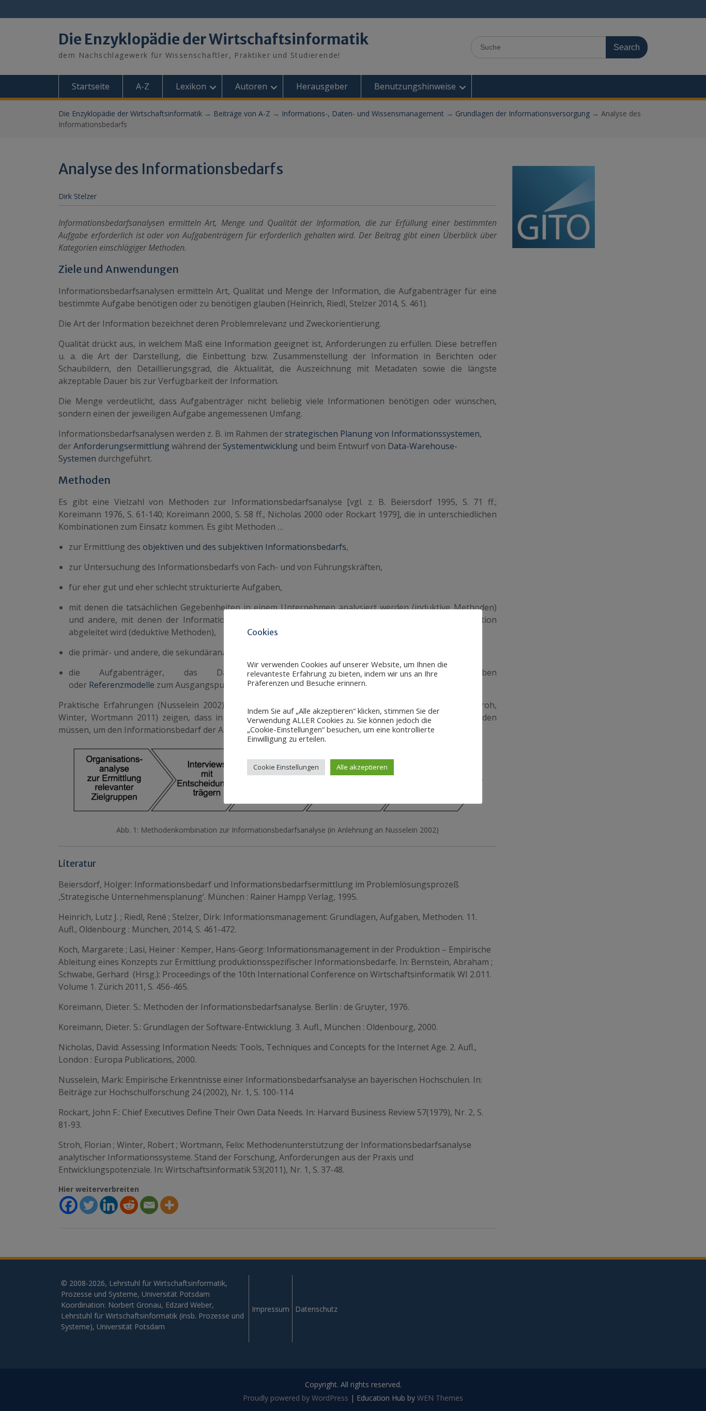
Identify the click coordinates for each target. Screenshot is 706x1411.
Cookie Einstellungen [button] (286, 767)
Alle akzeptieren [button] (362, 767)
